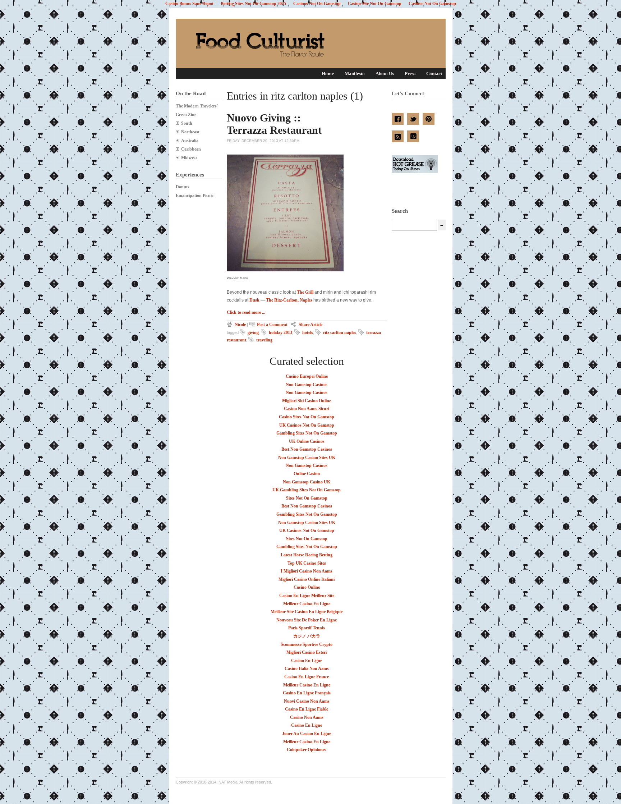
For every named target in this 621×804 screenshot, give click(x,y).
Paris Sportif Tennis (306, 627)
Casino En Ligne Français (307, 692)
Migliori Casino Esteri (306, 652)
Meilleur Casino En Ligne (306, 603)
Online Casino (307, 473)
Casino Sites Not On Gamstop (306, 416)
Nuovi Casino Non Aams (307, 701)
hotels (307, 332)
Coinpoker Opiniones (306, 749)
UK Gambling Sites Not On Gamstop (306, 489)
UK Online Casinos (307, 441)
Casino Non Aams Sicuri (306, 408)
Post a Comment (272, 324)
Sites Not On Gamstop (306, 498)
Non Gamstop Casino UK (306, 481)
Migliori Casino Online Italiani (307, 579)
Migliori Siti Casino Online (306, 400)
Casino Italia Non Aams (307, 668)
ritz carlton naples (339, 332)
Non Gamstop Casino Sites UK (306, 457)
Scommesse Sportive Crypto (306, 644)
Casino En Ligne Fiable (306, 709)
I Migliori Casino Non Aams (306, 571)
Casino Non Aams (306, 717)
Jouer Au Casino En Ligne (306, 733)
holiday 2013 (280, 332)
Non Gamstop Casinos (306, 384)
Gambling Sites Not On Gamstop (306, 433)
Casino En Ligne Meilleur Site (306, 595)
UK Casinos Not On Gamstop (306, 425)
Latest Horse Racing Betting (306, 554)
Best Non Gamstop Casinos (306, 449)
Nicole (241, 324)
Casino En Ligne (306, 660)
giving (253, 332)
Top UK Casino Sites (307, 563)
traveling (264, 340)
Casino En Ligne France (306, 676)
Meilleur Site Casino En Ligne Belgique (306, 611)
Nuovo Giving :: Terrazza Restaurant (274, 124)
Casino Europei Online (307, 376)
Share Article (310, 324)
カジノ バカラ (306, 636)
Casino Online (307, 587)
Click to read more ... (246, 312)
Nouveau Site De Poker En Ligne (306, 619)
